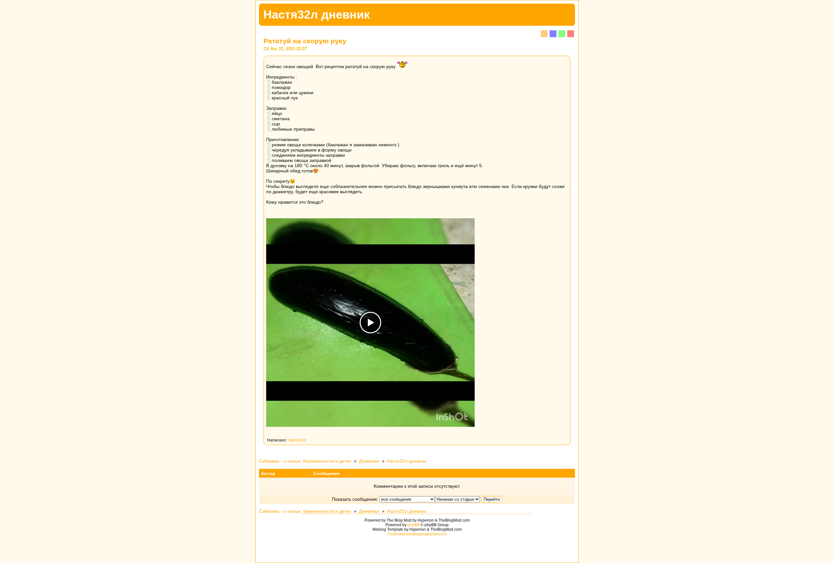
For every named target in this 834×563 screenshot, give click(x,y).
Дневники (369, 461)
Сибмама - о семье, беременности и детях (305, 461)
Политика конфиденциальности (417, 534)
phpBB (414, 525)
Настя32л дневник (406, 461)
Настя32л (297, 440)
